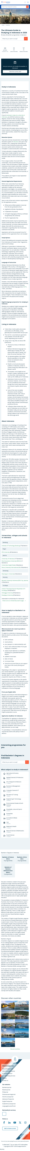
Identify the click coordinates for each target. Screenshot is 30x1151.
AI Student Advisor (7, 1073)
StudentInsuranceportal (8, 1104)
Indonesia (15, 141)
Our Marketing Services (8, 1076)
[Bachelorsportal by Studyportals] (5, 2)
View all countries (15, 1049)
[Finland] (22, 1001)
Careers (4, 1078)
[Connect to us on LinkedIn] (9, 1122)
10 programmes (8, 858)
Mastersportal (6, 1090)
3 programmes (8, 870)
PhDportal (5, 1092)
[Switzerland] (22, 1020)
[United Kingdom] (8, 1029)
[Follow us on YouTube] (14, 1122)
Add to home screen (10, 1128)
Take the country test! (15, 71)
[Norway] (22, 1011)
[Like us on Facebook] (4, 1122)
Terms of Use (4, 1141)
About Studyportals (7, 1069)
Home (3, 25)
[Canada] (22, 1029)
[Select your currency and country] (4, 1114)
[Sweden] (8, 1020)
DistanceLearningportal (8, 1094)
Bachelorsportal (6, 1087)
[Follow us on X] (20, 1122)
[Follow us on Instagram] (25, 1122)
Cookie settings (10, 1141)
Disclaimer (26, 1141)
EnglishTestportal (7, 1101)
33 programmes (22, 858)
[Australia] (8, 1038)
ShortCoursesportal (7, 1097)
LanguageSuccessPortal (8, 1106)
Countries (8, 25)
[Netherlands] (8, 1001)
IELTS (25, 287)
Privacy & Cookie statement (18, 1141)
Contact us (5, 1080)
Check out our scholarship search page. (13, 600)
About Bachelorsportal (8, 1071)
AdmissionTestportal (8, 1099)
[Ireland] (8, 1011)
